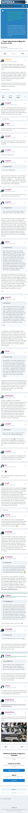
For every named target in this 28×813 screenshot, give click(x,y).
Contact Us (14, 807)
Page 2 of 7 (14, 53)
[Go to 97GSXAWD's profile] (2, 532)
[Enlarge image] (6, 471)
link (22, 623)
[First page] (2, 54)
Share (14, 789)
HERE (14, 438)
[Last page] (26, 54)
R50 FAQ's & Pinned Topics (16, 48)
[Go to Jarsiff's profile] (2, 484)
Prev (5, 53)
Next (23, 53)
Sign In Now (14, 780)
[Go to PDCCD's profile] (2, 242)
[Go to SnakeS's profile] (2, 124)
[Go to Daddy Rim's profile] (2, 60)
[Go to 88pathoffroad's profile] (2, 700)
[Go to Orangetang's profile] (2, 557)
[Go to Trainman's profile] (2, 596)
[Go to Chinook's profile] (2, 515)
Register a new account (14, 770)
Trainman (4, 47)
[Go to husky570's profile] (2, 161)
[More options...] (25, 60)
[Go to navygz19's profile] (2, 103)
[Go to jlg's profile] (2, 466)
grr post (24, 488)
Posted (11, 61)
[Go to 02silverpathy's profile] (2, 396)
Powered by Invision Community (14, 810)
